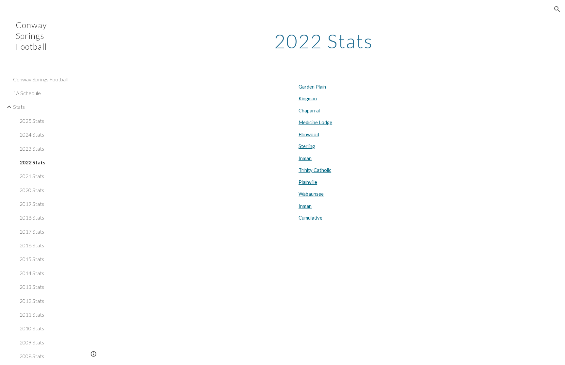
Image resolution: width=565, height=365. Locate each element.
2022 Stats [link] (32, 162)
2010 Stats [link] (32, 328)
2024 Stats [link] (32, 134)
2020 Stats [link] (32, 190)
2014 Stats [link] (32, 273)
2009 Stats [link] (32, 342)
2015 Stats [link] (32, 259)
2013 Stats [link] (32, 287)
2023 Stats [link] (32, 148)
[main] (323, 40)
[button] (557, 9)
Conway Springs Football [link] (40, 79)
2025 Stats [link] (32, 121)
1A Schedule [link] (27, 93)
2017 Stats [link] (32, 231)
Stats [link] (19, 107)
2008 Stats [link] (32, 356)
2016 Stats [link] (32, 245)
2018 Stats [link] (32, 217)
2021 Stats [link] (32, 176)
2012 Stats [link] (32, 301)
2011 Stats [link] (32, 314)
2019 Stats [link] (32, 204)
